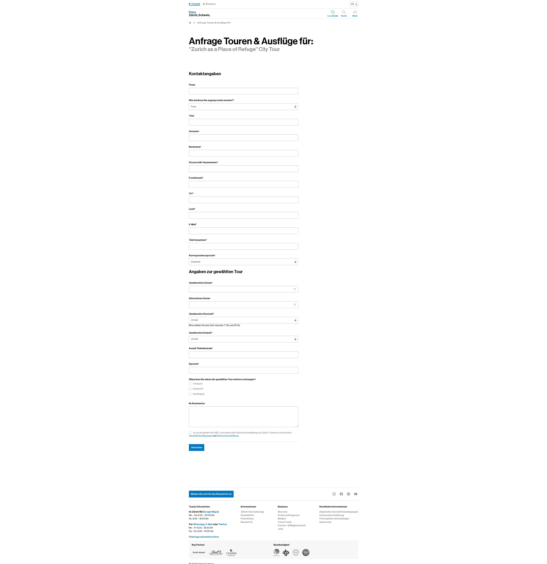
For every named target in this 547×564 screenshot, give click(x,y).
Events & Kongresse (289, 515)
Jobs (280, 529)
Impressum (325, 522)
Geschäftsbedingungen (200, 436)
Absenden (196, 447)
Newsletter (247, 522)
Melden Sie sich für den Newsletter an (211, 494)
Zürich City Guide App (252, 512)
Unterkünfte (247, 515)
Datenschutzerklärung (228, 436)
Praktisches (247, 519)
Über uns (282, 512)
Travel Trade (285, 522)
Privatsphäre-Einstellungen (334, 519)
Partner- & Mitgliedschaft (292, 525)
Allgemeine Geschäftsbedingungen (338, 512)
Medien (282, 519)
